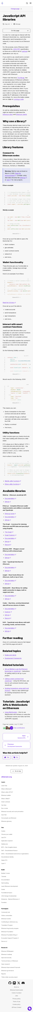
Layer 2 (3, 863)
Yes (8, 757)
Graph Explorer (10, 535)
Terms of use (16, 1001)
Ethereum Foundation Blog (9, 935)
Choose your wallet (6, 834)
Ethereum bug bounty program (9, 928)
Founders (4, 902)
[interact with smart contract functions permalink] (2, 325)
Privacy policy (16, 998)
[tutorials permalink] (2, 705)
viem (9, 180)
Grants (3, 889)
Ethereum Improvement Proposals (10, 967)
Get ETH (3, 837)
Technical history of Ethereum (9, 961)
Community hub (5, 912)
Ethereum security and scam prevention (12, 811)
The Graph (9, 532)
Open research (5, 964)
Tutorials (3, 876)
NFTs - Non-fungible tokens (9, 847)
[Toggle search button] (27, 3)
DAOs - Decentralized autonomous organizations (15, 853)
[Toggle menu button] (30, 3)
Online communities (6, 915)
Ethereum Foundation (7, 931)
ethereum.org (6, 777)
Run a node (4, 808)
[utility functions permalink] (2, 432)
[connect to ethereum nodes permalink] (2, 154)
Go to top (18, 771)
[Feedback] (30, 1009)
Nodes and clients (10, 655)
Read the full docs (9, 302)
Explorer (8, 612)
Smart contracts (5, 802)
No (17, 757)
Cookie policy (16, 1004)
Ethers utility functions (13, 484)
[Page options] (11, 24)
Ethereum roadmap (6, 954)
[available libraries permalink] (2, 491)
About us (16, 987)
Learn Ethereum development (9, 886)
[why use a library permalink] (2, 121)
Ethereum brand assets (16, 990)
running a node (19, 99)
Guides (3, 831)
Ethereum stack (8, 114)
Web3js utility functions (13, 481)
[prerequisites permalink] (2, 106)
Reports (3, 973)
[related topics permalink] (2, 651)
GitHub (8, 502)
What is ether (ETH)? (7, 792)
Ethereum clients (21, 114)
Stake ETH (4, 860)
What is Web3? (5, 798)
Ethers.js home (10, 513)
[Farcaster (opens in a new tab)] (14, 982)
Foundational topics (6, 892)
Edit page (17, 24)
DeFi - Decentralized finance (9, 850)
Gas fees (3, 805)
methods (24, 51)
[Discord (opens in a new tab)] (23, 982)
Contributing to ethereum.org (9, 922)
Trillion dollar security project (9, 977)
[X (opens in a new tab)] (18, 982)
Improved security (6, 957)
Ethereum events (6, 918)
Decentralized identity (7, 857)
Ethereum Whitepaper (7, 951)
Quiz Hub (4, 814)
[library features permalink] (2, 147)
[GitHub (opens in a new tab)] (9, 982)
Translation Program (7, 925)
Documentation (10, 498)
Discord (8, 544)
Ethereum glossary (6, 821)
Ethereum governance (7, 970)
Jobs (16, 995)
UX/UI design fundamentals (8, 896)
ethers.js (23, 177)
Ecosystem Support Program (10, 938)
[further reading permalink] (2, 638)
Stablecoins (4, 844)
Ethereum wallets (6, 795)
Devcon (4, 941)
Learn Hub (4, 785)
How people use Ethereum (8, 818)
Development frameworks (13, 658)
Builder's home (5, 873)
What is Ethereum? (6, 789)
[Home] (2, 3)
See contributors (19, 728)
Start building (5, 883)
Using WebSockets (11, 712)
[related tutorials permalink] (2, 665)
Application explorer (7, 840)
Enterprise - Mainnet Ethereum (10, 899)
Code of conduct (16, 993)
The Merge (20, 78)
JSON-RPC (16, 49)
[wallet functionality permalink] (2, 262)
